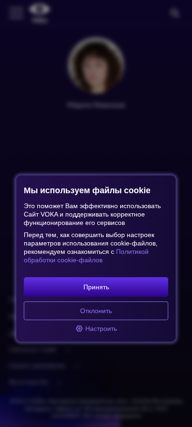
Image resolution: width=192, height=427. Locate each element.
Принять (96, 287)
